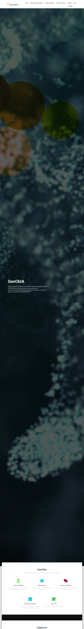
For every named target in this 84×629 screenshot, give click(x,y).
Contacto (70, 3)
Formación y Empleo (49, 3)
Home (26, 3)
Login (75, 3)
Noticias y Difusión (61, 3)
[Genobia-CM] (12, 4)
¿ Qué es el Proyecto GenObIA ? (36, 3)
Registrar (70, 6)
